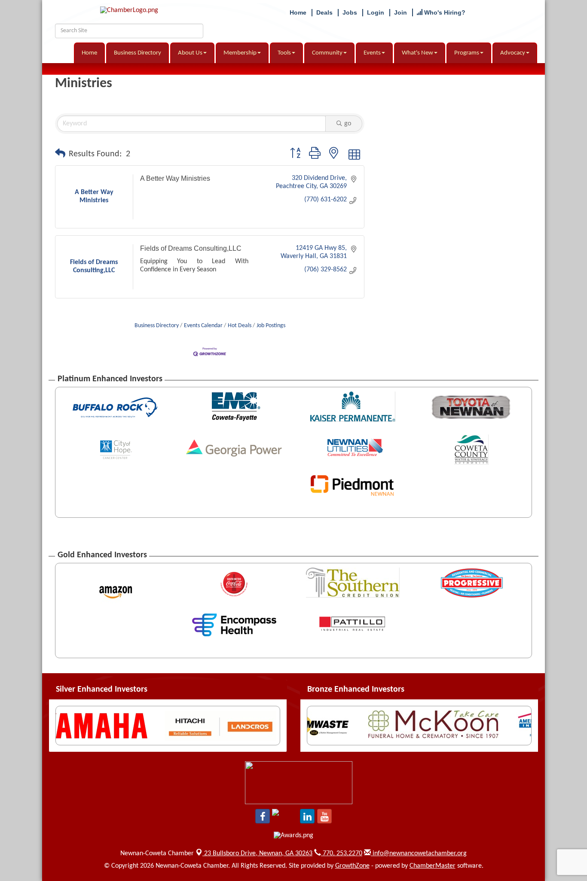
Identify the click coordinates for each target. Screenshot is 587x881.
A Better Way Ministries (175, 178)
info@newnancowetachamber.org (419, 853)
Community (327, 53)
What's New (417, 53)
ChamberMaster (433, 866)
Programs (466, 53)
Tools (284, 53)
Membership (240, 53)
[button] (60, 154)
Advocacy (512, 53)
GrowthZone (352, 866)
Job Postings (271, 325)
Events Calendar (203, 325)
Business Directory (137, 53)
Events (372, 53)
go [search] (347, 123)
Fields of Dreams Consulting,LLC (191, 248)
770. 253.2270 (341, 853)
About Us (190, 53)
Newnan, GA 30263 (258, 853)
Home (89, 53)
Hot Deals (239, 325)
